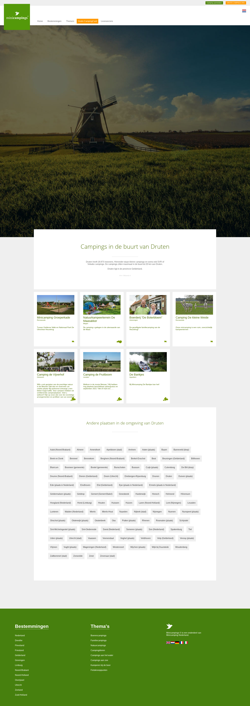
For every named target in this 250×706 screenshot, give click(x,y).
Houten (101, 503)
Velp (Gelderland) (165, 538)
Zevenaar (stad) (107, 556)
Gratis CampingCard (87, 21)
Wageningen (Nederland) (94, 547)
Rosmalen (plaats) (164, 520)
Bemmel (73, 458)
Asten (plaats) (148, 450)
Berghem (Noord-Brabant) (112, 458)
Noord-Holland (22, 675)
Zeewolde (78, 556)
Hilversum (185, 494)
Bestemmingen (54, 21)
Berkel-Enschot (138, 458)
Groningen (20, 660)
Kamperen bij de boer (101, 665)
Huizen (129, 503)
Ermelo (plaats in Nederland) (162, 485)
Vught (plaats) (70, 547)
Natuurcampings (98, 645)
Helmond (170, 494)
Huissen (115, 503)
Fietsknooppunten (99, 670)
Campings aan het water (102, 655)
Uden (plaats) (56, 538)
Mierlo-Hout (107, 512)
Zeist (91, 556)
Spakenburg (176, 529)
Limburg (19, 665)
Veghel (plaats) (127, 538)
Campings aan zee (99, 660)
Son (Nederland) (156, 529)
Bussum (135, 467)
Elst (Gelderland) (105, 485)
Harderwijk (141, 494)
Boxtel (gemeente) (99, 467)
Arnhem (132, 450)
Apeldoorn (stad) (114, 450)
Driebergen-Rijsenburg (135, 476)
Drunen (155, 476)
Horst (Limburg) (84, 503)
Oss (114, 520)
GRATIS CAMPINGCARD (236, 3)
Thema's (70, 21)
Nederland (20, 635)
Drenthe (18, 640)
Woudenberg (181, 547)
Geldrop (81, 494)
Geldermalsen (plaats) (60, 494)
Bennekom (89, 458)
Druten (169, 476)
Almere (80, 450)
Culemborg (170, 467)
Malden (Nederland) (74, 512)
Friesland (19, 650)
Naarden (123, 512)
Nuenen (172, 512)
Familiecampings (99, 640)
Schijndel (183, 520)
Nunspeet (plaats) (190, 512)
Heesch (155, 494)
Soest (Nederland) (111, 529)
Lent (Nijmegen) (173, 503)
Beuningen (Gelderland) (173, 458)
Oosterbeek (100, 520)
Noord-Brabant (22, 670)
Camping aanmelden (214, 3)
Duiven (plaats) (186, 476)
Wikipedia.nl (127, 275)
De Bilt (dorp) (187, 467)
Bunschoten (119, 467)
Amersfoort (95, 450)
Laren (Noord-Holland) (149, 503)
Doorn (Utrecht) (111, 476)
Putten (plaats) (129, 520)
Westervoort (118, 547)
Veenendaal (108, 538)
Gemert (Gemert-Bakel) (101, 494)
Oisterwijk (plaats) (80, 520)
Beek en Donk (56, 458)
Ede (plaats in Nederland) (62, 485)
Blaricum (54, 467)
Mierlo (93, 512)
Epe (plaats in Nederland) (131, 485)
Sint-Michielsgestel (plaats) (62, 529)
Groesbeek (124, 494)
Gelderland (20, 655)
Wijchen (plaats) (137, 547)
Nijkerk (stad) (140, 512)
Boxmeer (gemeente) (74, 467)
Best (154, 458)
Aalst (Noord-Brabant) (60, 450)
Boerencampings (98, 635)
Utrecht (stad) (75, 538)
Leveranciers (107, 21)
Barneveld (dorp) (181, 450)
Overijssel (19, 680)
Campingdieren (98, 650)
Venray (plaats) (187, 538)
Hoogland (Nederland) (60, 503)
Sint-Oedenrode (89, 529)
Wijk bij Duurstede (160, 547)
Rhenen (145, 520)
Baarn (164, 450)
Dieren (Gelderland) (88, 476)
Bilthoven (195, 458)
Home (40, 21)
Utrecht (18, 685)
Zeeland (19, 690)
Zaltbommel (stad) (58, 556)
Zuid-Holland (21, 695)
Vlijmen (53, 547)
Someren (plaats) (134, 529)
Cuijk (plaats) (152, 467)
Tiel (190, 529)
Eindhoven (85, 485)
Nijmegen (157, 512)
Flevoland (19, 645)
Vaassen (92, 538)
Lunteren (54, 512)
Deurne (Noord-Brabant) (61, 476)
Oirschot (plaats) (57, 520)
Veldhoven (146, 538)
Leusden (192, 503)
